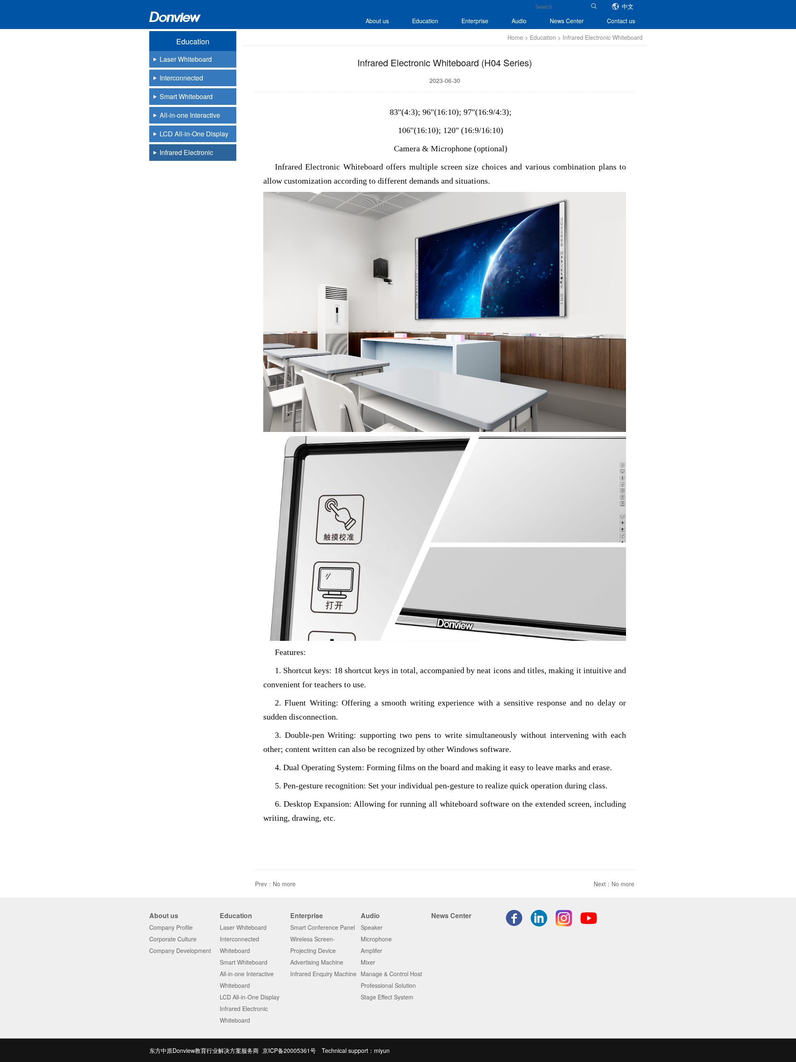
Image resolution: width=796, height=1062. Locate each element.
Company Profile (171, 927)
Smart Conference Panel (322, 927)
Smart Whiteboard (243, 962)
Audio (519, 21)
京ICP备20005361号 (289, 1050)
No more (284, 884)
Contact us (621, 21)
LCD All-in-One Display (249, 997)
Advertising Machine (316, 962)
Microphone (376, 939)
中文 (627, 6)
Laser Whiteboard (243, 927)
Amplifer (371, 950)
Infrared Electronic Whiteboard (603, 37)
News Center (567, 21)
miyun (382, 1050)
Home (515, 37)
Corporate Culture (173, 939)
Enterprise (474, 21)
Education (425, 21)
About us (377, 21)
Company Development (180, 950)
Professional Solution (388, 985)
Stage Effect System (387, 997)
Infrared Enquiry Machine (323, 974)
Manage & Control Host (391, 974)
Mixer (368, 962)
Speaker (372, 927)
